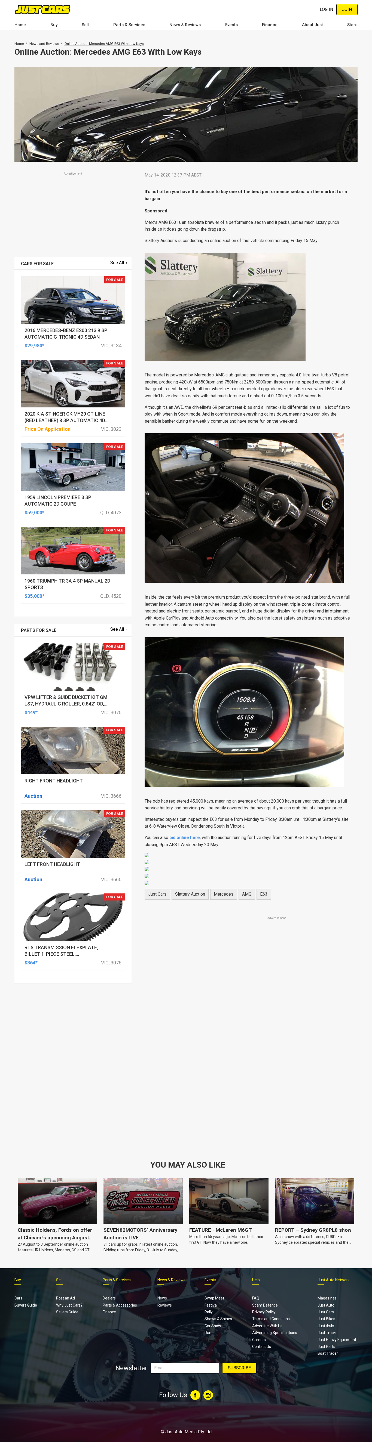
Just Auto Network (334, 1280)
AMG (246, 894)
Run (208, 1332)
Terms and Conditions (271, 1319)
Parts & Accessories (120, 1305)
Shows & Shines (218, 1319)
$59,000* (34, 512)
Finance (270, 24)
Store (352, 24)
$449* (31, 712)
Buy (53, 24)
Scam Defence (265, 1305)
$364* (31, 963)
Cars (18, 1298)
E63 (263, 894)
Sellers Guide (67, 1312)
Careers (259, 1340)
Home (20, 24)
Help (256, 1280)
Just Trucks (327, 1332)
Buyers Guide (25, 1305)
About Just (312, 24)
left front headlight (52, 864)
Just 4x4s (326, 1326)
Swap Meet (214, 1298)
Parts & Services (129, 24)
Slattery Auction (190, 894)
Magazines (327, 1298)
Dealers (109, 1298)
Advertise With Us (267, 1326)
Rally (209, 1312)
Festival (211, 1305)
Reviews (164, 1305)
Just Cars (157, 894)
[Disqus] (248, 1073)
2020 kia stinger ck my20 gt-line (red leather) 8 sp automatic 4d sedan (65, 420)
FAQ (255, 1298)
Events (231, 24)
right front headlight (54, 781)
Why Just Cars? (69, 1305)
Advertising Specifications (274, 1332)
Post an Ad (65, 1298)
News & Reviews (185, 24)
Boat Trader (328, 1353)
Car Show (213, 1326)
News (162, 1298)
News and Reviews (44, 44)
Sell (85, 24)
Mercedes (223, 894)
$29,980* (34, 345)
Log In (326, 9)
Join (347, 9)
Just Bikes (326, 1319)
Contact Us (261, 1346)
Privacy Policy (264, 1312)
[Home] (42, 9)
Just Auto (326, 1305)
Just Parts (326, 1346)
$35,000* (34, 596)
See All (117, 262)
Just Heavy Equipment (337, 1340)
